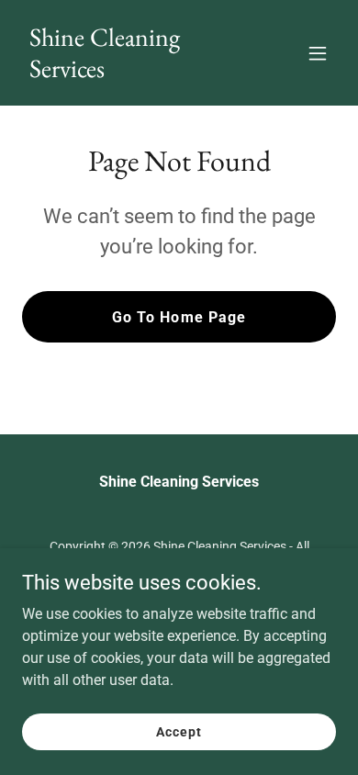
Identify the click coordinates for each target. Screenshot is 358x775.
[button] (317, 53)
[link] (131, 72)
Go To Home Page (178, 317)
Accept (178, 731)
